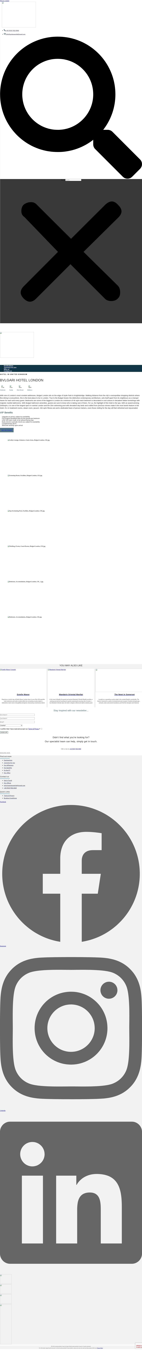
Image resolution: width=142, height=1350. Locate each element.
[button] (71, 108)
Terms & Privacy (33, 729)
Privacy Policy (100, 1348)
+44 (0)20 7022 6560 (75, 749)
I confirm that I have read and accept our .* (20, 729)
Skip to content (4, 1)
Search (63, 180)
